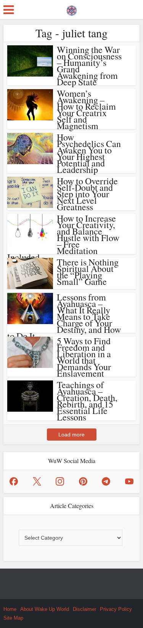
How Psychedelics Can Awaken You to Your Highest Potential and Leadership (89, 153)
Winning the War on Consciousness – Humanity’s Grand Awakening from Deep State (89, 65)
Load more (71, 434)
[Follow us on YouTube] (129, 481)
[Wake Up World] (71, 9)
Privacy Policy (116, 609)
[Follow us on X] (37, 481)
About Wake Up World (44, 609)
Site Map (13, 618)
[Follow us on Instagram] (60, 481)
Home (9, 609)
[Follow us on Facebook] (14, 481)
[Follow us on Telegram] (106, 481)
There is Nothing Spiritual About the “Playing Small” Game (88, 272)
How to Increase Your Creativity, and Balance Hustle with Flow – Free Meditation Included (63, 237)
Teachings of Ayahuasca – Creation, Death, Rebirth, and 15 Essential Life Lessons (87, 401)
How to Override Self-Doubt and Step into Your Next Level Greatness (87, 194)
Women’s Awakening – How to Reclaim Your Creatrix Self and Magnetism (86, 109)
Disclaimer (84, 609)
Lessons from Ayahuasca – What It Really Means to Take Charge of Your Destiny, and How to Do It (64, 316)
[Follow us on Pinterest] (83, 481)
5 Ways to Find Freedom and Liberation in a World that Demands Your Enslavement (84, 357)
